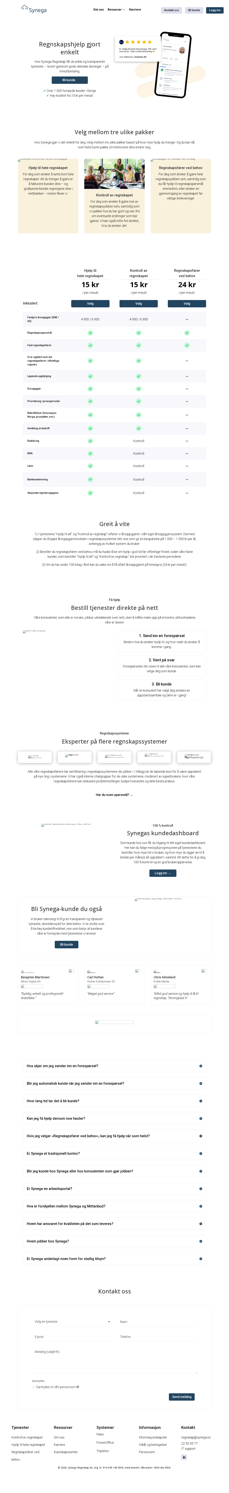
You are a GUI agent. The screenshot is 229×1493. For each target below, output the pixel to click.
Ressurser (115, 9)
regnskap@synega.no (196, 1437)
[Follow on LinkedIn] (184, 1457)
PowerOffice (105, 1442)
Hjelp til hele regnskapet (28, 1445)
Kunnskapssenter (66, 1452)
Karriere (135, 9)
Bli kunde (194, 10)
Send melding (181, 1397)
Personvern (147, 1452)
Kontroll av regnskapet (27, 1437)
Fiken (100, 1434)
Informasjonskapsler (153, 1437)
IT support (188, 1448)
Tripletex (102, 1451)
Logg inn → (163, 873)
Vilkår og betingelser (153, 1445)
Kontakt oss (171, 10)
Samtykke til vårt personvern (56, 1387)
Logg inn (214, 10)
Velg (90, 303)
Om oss (98, 9)
